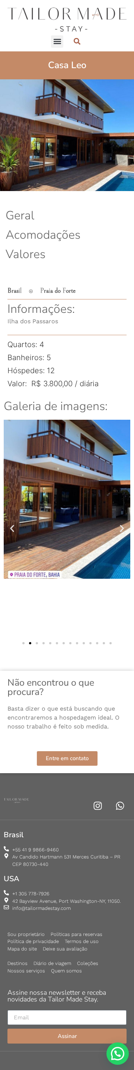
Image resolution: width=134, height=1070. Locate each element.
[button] (57, 41)
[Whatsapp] (120, 806)
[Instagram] (97, 806)
